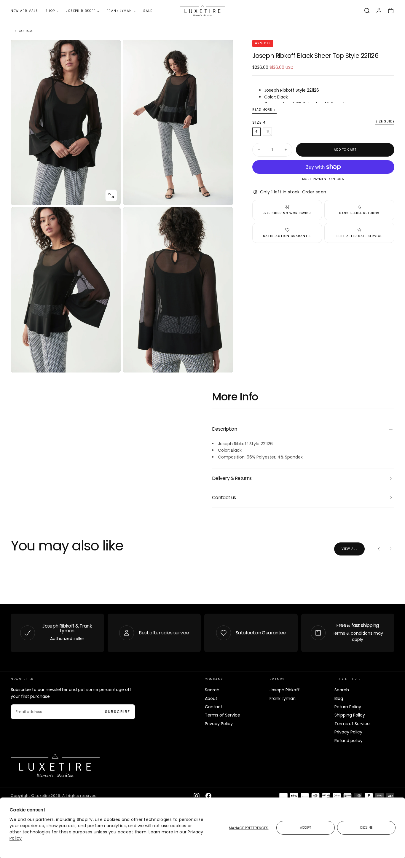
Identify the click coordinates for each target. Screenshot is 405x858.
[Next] (390, 549)
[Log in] (378, 10)
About (211, 698)
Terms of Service (222, 715)
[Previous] (378, 549)
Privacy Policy (219, 724)
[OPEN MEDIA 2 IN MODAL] (111, 363)
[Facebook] (208, 795)
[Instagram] (196, 795)
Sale (147, 11)
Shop (50, 11)
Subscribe (117, 711)
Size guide (384, 122)
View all (349, 549)
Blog (338, 698)
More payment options (323, 179)
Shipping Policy (349, 715)
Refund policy (348, 741)
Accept (305, 827)
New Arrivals (24, 11)
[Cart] (390, 10)
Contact (213, 707)
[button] (367, 10)
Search (212, 690)
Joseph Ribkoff (80, 11)
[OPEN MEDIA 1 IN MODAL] (223, 195)
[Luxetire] (55, 766)
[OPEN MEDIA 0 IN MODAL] (111, 195)
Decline (366, 827)
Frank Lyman (119, 11)
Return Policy (347, 707)
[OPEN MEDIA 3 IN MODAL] (223, 363)
